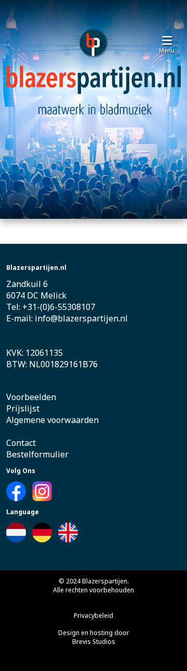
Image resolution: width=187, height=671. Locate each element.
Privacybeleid (93, 615)
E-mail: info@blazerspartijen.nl (67, 318)
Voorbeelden (31, 397)
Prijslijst (22, 408)
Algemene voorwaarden (52, 420)
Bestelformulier (37, 454)
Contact (21, 443)
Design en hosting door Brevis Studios (93, 637)
